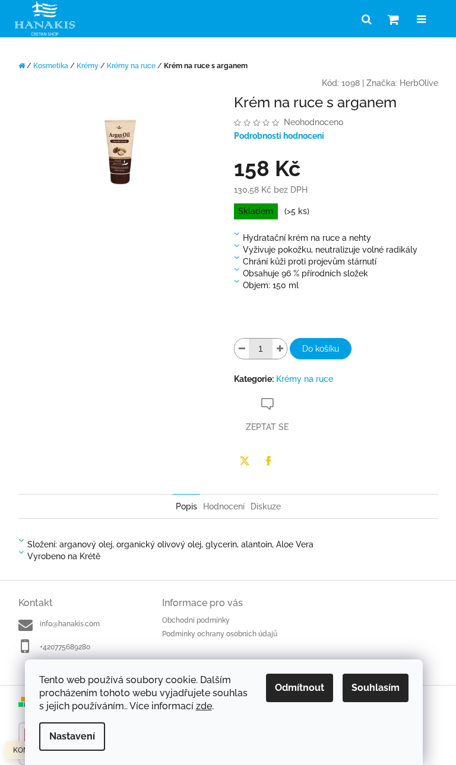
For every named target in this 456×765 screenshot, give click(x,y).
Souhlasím (376, 687)
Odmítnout (299, 687)
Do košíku (320, 348)
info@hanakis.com (70, 624)
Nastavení (72, 736)
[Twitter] (244, 460)
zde (204, 706)
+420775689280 (65, 647)
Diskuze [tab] (266, 506)
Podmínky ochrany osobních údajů (219, 634)
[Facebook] (268, 460)
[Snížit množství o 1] (242, 349)
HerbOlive (419, 83)
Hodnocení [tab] (224, 506)
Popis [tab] (186, 506)
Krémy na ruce (304, 379)
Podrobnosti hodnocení (279, 136)
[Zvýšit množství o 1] (280, 349)
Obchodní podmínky (196, 620)
